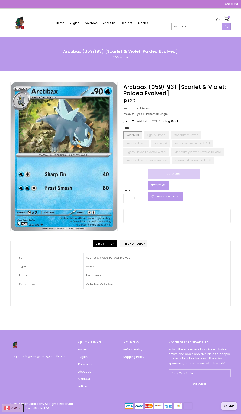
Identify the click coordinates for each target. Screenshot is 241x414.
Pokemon (85, 364)
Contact (84, 379)
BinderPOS (42, 408)
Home (82, 349)
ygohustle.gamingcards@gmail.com (36, 356)
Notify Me (158, 185)
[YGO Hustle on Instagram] (13, 4)
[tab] (105, 243)
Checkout (231, 4)
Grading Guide (169, 121)
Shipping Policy (133, 357)
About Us (84, 371)
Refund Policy (132, 349)
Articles (83, 386)
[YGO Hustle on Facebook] (6, 4)
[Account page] (218, 19)
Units (127, 190)
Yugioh (83, 357)
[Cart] (227, 19)
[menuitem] (60, 23)
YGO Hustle (120, 57)
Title (126, 128)
